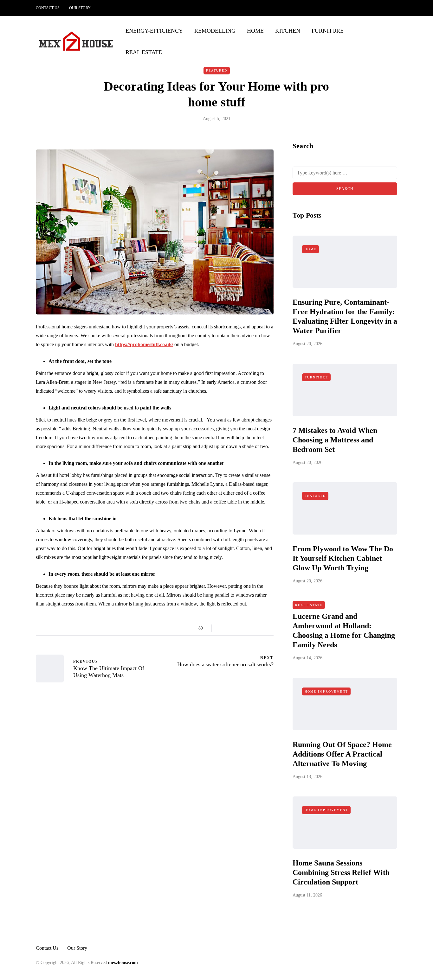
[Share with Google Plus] (238, 628)
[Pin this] (254, 628)
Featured (216, 70)
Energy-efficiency (154, 31)
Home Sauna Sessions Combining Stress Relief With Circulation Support (341, 872)
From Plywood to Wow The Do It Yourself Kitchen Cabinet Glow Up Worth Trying (343, 558)
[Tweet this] (230, 628)
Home (255, 31)
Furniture (328, 31)
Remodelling (215, 31)
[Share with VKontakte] (262, 628)
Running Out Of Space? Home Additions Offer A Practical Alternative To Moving (342, 754)
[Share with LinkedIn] (246, 628)
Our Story (80, 8)
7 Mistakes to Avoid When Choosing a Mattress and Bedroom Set (335, 439)
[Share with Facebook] (222, 628)
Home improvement (326, 691)
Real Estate (144, 52)
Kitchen (287, 31)
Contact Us (48, 8)
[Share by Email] (270, 628)
